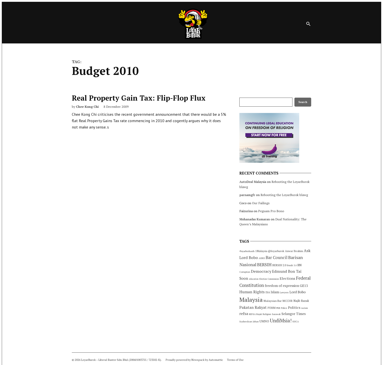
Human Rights (252, 291)
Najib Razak (301, 301)
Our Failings (260, 203)
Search (302, 102)
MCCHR (287, 301)
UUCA (295, 321)
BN (299, 265)
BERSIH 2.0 (279, 265)
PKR (278, 307)
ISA (268, 292)
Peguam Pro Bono (271, 211)
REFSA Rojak (255, 314)
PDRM (271, 308)
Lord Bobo (297, 291)
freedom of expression (282, 285)
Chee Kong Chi (87, 106)
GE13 (304, 285)
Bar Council (276, 257)
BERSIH (264, 264)
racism (304, 307)
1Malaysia (261, 251)
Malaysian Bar (273, 301)
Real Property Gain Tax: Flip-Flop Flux (138, 98)
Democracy (261, 271)
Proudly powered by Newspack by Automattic (194, 360)
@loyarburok (276, 251)
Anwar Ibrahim (294, 251)
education (254, 279)
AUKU (262, 258)
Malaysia (251, 299)
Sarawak (276, 314)
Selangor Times (293, 313)
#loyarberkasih (247, 251)
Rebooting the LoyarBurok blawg (284, 195)
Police (284, 307)
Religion (267, 314)
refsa (243, 313)
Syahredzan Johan (249, 321)
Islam (275, 292)
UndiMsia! (281, 320)
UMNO (264, 321)
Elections (287, 278)
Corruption (244, 272)
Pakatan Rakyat (253, 307)
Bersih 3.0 (292, 265)
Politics (294, 307)
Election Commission (269, 279)
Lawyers (284, 292)
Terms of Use (235, 360)
